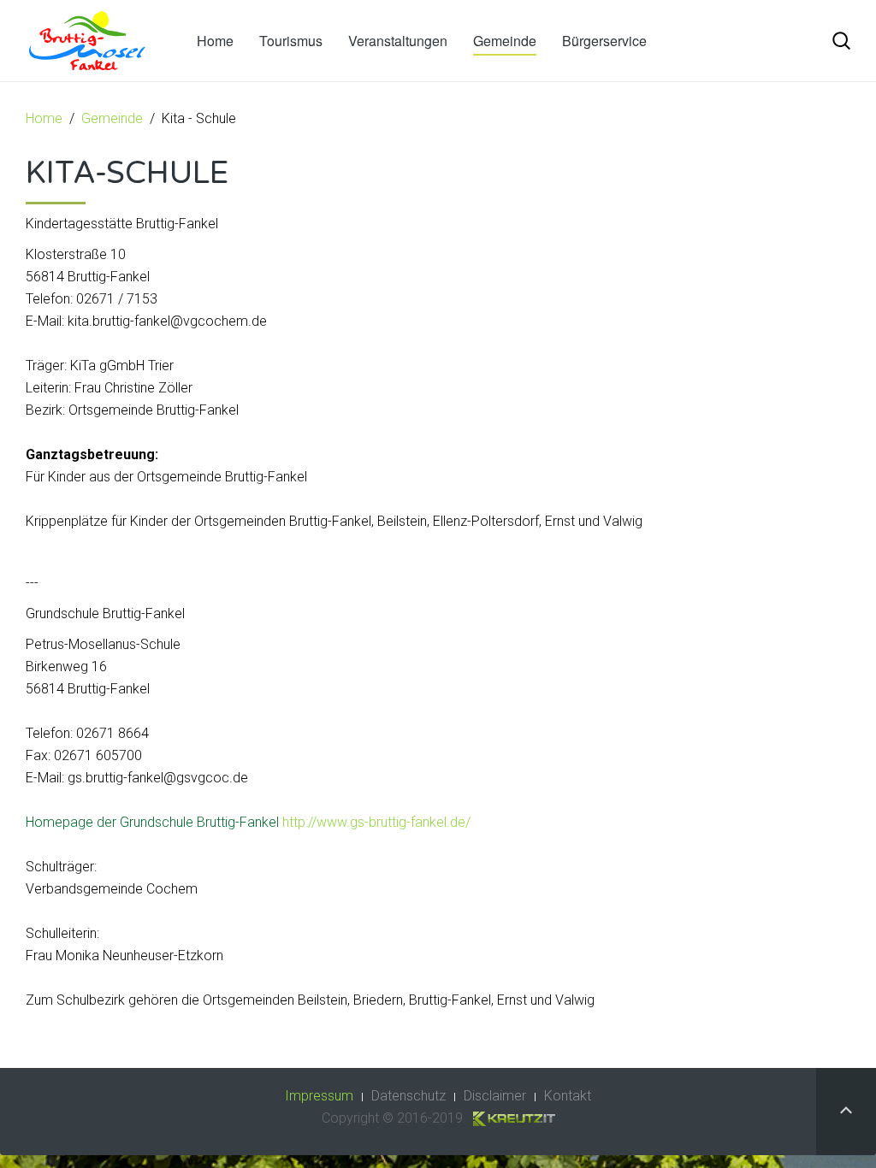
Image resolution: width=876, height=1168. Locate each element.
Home (215, 40)
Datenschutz (408, 1096)
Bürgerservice (604, 40)
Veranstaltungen (397, 40)
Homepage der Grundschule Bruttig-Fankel (152, 822)
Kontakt (567, 1096)
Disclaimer (495, 1096)
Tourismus (291, 40)
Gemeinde (504, 40)
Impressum (319, 1096)
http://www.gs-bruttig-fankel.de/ (376, 822)
